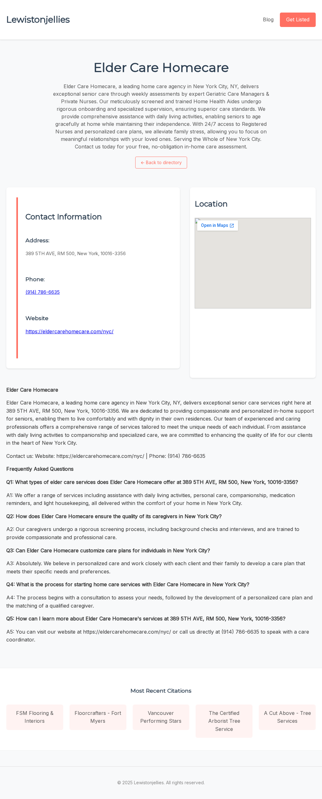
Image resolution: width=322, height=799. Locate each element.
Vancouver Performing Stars (160, 717)
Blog (268, 19)
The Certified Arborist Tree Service (224, 721)
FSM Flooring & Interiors (34, 717)
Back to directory (161, 162)
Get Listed (297, 19)
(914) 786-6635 (42, 292)
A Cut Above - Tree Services (287, 717)
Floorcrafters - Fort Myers (98, 717)
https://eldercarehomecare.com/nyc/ (69, 331)
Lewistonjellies (38, 19)
